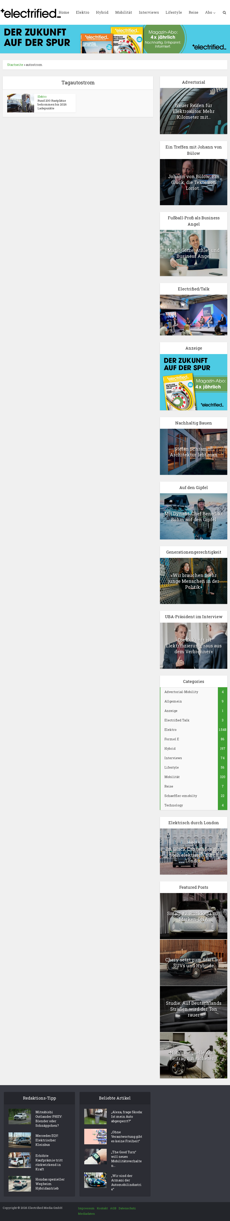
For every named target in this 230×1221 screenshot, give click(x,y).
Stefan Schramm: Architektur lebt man (193, 452)
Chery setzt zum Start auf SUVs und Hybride (193, 962)
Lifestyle (174, 12)
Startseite (15, 65)
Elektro (82, 12)
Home (64, 12)
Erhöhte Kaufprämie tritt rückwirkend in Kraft (49, 1162)
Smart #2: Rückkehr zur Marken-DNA (193, 916)
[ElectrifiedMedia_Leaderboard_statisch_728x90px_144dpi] (115, 38)
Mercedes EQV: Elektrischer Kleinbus (47, 1140)
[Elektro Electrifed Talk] (193, 314)
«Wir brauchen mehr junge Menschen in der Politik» (193, 581)
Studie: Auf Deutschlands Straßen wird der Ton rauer (193, 1009)
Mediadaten (86, 1214)
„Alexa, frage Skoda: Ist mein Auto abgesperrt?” (126, 1116)
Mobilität (123, 12)
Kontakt (102, 1208)
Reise (193, 12)
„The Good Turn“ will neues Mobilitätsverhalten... (126, 1159)
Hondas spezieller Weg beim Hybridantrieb (50, 1183)
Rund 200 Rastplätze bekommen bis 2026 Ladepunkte (52, 104)
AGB (113, 1208)
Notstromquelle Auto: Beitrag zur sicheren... (194, 1055)
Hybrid (102, 12)
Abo (208, 12)
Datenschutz (127, 1208)
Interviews (149, 12)
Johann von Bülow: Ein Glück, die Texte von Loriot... (193, 182)
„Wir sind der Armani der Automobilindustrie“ (126, 1182)
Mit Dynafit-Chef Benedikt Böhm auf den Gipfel (193, 516)
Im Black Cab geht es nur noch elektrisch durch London (193, 855)
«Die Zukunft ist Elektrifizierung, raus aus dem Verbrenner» (194, 645)
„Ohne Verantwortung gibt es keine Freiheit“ (126, 1136)
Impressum (86, 1208)
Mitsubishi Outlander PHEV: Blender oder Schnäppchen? (48, 1119)
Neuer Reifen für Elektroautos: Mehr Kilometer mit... (194, 111)
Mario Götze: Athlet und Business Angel (194, 253)
